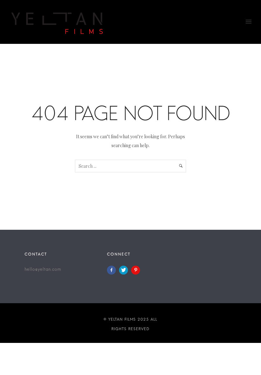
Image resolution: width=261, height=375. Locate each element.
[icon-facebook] (113, 270)
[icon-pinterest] (135, 270)
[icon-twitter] (125, 270)
